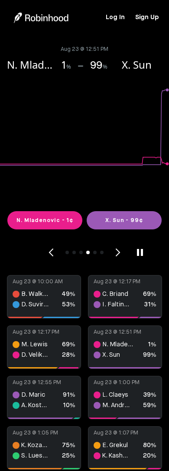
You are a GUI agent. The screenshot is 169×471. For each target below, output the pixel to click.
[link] (115, 17)
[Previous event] (51, 252)
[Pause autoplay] (140, 252)
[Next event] (117, 252)
